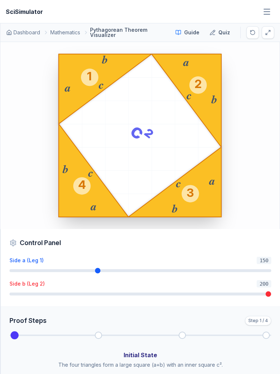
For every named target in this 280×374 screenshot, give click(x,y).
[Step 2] (182, 335)
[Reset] (252, 32)
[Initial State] (15, 335)
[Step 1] (98, 335)
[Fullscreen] (268, 32)
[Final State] (266, 335)
